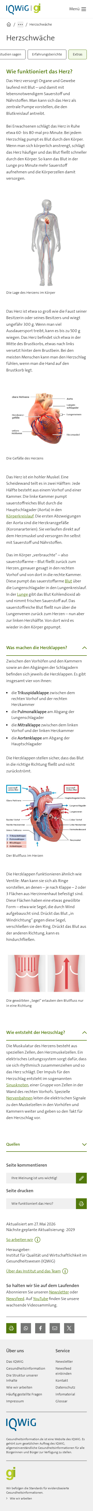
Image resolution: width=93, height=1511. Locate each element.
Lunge (22, 594)
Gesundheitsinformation (25, 1368)
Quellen (13, 1144)
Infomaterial (65, 1394)
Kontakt (62, 1380)
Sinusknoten (17, 1085)
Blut (68, 581)
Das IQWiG (15, 1361)
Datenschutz (65, 1387)
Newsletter (59, 1292)
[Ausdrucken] (11, 1328)
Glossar (61, 1401)
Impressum (15, 1401)
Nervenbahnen (19, 1098)
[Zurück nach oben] (81, 1349)
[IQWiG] (21, 1424)
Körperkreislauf (20, 516)
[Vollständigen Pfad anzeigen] (20, 24)
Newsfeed (15, 1298)
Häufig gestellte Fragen (24, 1394)
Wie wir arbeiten (19, 1387)
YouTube (40, 1298)
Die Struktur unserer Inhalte (22, 1378)
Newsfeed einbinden (64, 1371)
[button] (26, 1328)
